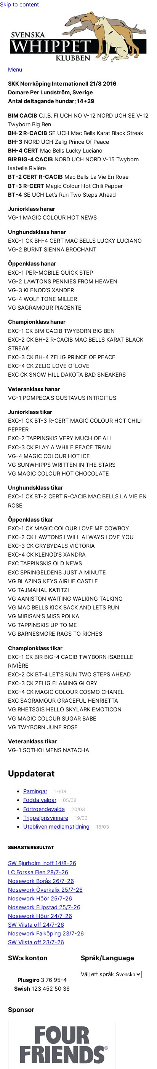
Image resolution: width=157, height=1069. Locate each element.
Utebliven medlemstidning (56, 826)
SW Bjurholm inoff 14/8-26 (42, 863)
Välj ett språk (97, 974)
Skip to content (19, 4)
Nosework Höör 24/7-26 (40, 916)
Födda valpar (39, 800)
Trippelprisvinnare (45, 817)
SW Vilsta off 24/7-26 (36, 924)
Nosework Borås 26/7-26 (41, 881)
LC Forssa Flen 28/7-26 (38, 872)
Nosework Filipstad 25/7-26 (44, 907)
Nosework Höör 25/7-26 (40, 898)
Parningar (35, 791)
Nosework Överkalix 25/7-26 (45, 889)
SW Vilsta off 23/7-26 (36, 942)
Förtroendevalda (44, 809)
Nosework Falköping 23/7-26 (46, 933)
